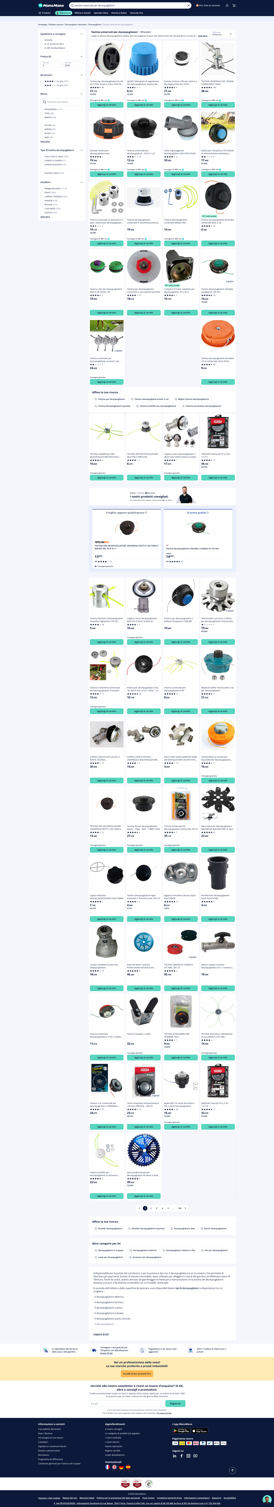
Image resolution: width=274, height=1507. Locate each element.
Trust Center (148, 1498)
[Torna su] (232, 1470)
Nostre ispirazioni (113, 1446)
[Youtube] (195, 1456)
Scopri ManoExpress (115, 1455)
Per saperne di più (164, 1413)
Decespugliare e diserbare (76, 24)
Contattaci (43, 1442)
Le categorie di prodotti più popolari (122, 1433)
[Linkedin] (174, 1456)
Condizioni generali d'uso (169, 1498)
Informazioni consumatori (197, 1498)
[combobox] (222, 33)
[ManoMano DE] (121, 1467)
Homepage (42, 24)
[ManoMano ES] (128, 1467)
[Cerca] (72, 5)
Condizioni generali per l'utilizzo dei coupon (59, 1463)
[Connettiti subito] (227, 5)
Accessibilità (230, 1498)
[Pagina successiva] (185, 1208)
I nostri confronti (113, 1437)
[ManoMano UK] (114, 1467)
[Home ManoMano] (51, 5)
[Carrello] (234, 5)
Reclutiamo (43, 1455)
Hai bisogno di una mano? (50, 1437)
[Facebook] (181, 1456)
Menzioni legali (87, 1498)
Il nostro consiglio (113, 1429)
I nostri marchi (112, 1442)
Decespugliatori (94, 24)
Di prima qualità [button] (196, 512)
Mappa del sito (70, 1498)
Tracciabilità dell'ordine (49, 1429)
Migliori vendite (112, 1450)
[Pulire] (188, 5)
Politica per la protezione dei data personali (118, 1498)
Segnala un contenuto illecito (52, 1446)
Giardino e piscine (56, 24)
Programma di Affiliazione (50, 1459)
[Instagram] (188, 1456)
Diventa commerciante (49, 1450)
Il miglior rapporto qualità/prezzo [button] (125, 512)
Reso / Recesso (45, 1433)
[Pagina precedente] (139, 1208)
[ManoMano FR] (107, 1467)
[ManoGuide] (267, 1499)
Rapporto (216, 1498)
